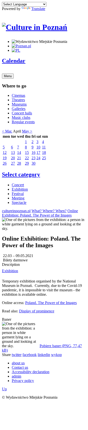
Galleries (18, 109)
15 (27, 152)
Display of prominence (36, 311)
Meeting (18, 198)
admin (16, 376)
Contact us (20, 367)
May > (27, 131)
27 (13, 163)
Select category (21, 174)
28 (19, 163)
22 (27, 158)
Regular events (23, 122)
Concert (18, 185)
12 (5, 152)
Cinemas (18, 95)
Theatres (18, 100)
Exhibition (20, 189)
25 (44, 158)
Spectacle (19, 202)
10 (38, 147)
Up (4, 389)
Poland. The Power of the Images (51, 303)
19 (5, 158)
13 (13, 152)
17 (38, 152)
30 (33, 163)
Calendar (13, 61)
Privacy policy (23, 381)
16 (33, 152)
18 (44, 152)
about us (18, 363)
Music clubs (21, 117)
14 (19, 152)
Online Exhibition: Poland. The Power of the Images (40, 213)
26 (5, 163)
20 (13, 158)
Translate (38, 9)
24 (38, 158)
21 (19, 158)
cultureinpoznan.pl (16, 211)
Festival (18, 194)
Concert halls (22, 113)
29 (27, 163)
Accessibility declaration (30, 372)
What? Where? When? (49, 211)
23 (33, 158)
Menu (8, 76)
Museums (19, 104)
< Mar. (7, 131)
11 (44, 147)
